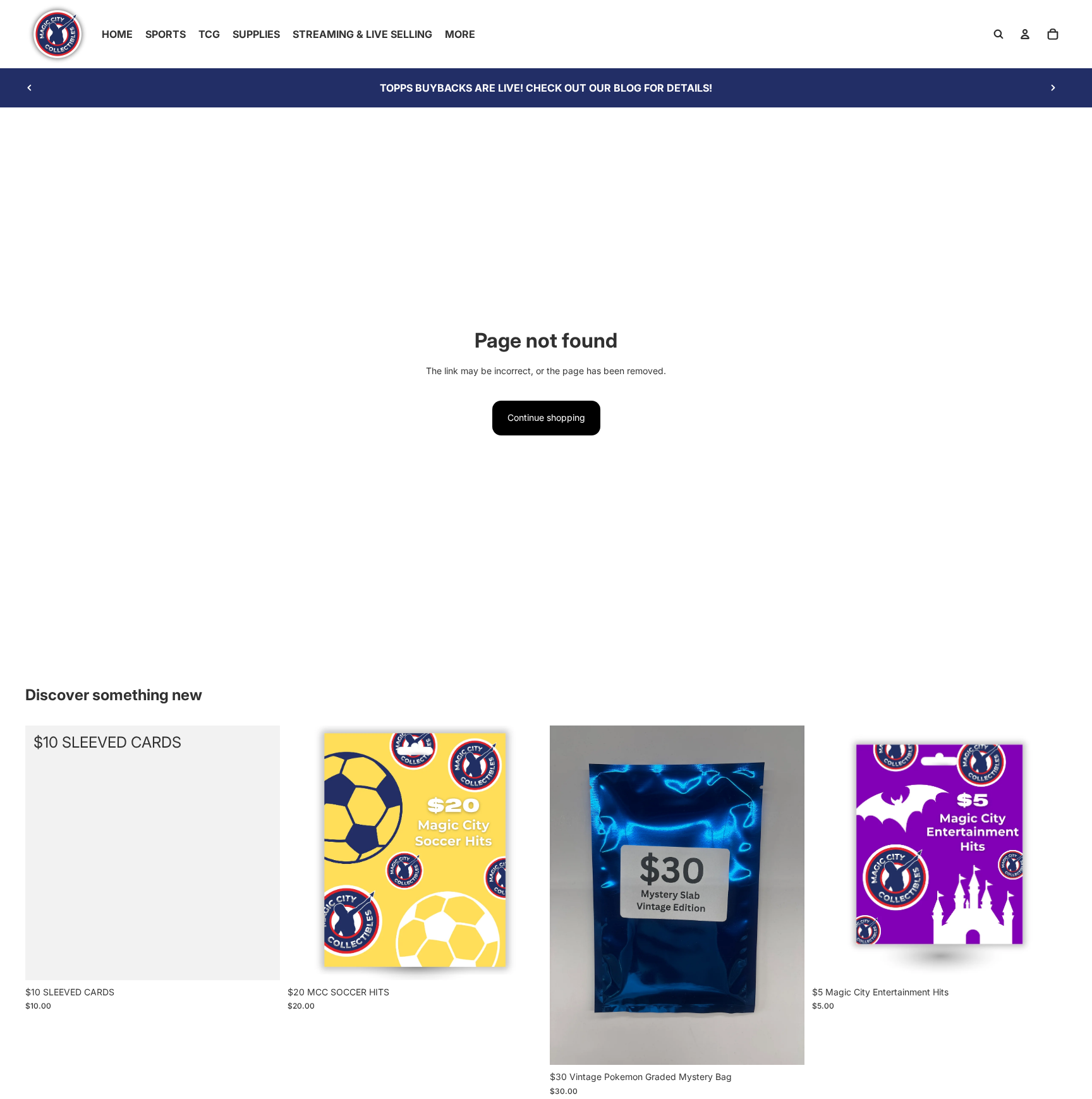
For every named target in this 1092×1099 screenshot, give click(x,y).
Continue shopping (546, 417)
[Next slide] (1053, 88)
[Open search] (998, 34)
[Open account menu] (1025, 34)
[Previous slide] (30, 88)
